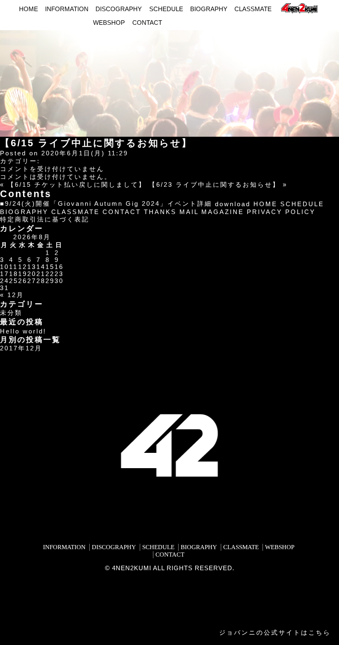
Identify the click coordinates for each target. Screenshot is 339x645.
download (233, 203)
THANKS (160, 211)
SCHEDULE (166, 8)
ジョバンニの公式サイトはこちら (275, 632)
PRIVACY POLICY (281, 211)
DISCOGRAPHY (118, 8)
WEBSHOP (109, 22)
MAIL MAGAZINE (211, 211)
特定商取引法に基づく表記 (44, 219)
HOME (28, 8)
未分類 (11, 312)
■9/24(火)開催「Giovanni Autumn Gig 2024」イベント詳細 (106, 203)
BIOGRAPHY (208, 8)
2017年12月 (21, 348)
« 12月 (12, 294)
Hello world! (23, 331)
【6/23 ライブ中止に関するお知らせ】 (214, 184)
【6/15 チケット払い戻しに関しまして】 (76, 184)
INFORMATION (66, 8)
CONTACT (147, 22)
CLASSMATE (253, 8)
